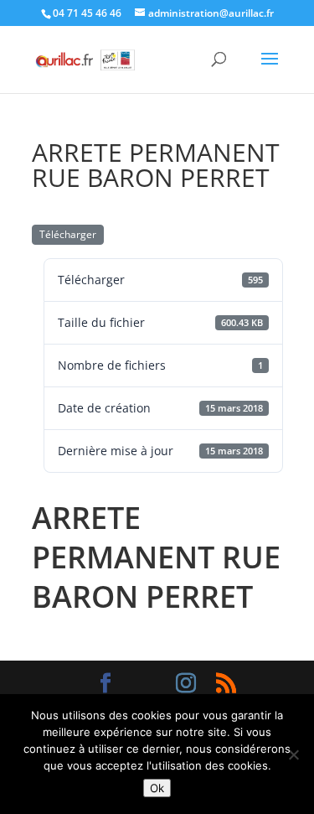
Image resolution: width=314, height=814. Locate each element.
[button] (269, 69)
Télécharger (67, 234)
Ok (157, 788)
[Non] (293, 754)
